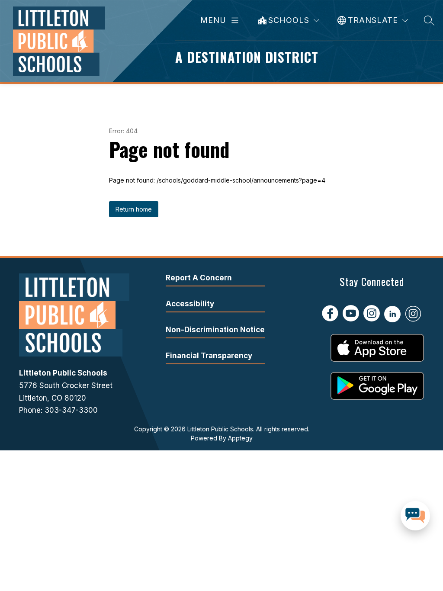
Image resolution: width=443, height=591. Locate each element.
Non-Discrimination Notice (215, 329)
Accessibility (190, 303)
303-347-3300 (71, 410)
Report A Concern (199, 277)
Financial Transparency (209, 355)
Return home (134, 209)
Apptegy (240, 438)
